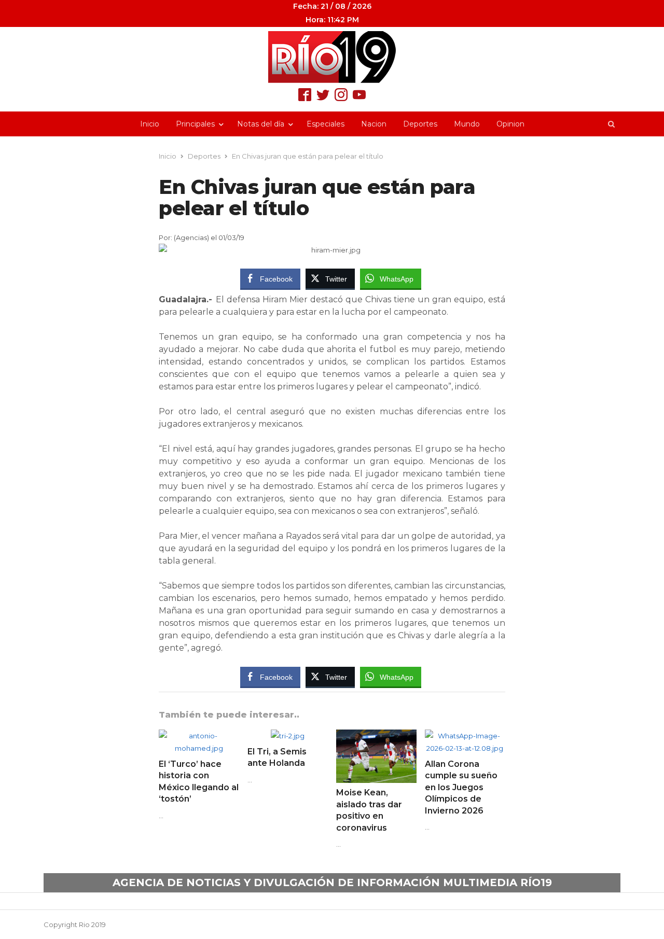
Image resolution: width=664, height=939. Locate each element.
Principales (195, 124)
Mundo (467, 124)
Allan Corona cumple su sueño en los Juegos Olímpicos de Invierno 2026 (461, 787)
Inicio (149, 124)
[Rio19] (332, 57)
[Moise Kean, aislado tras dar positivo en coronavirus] (376, 736)
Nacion (373, 124)
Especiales (325, 124)
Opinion (510, 124)
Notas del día (260, 124)
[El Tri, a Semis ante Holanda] (288, 736)
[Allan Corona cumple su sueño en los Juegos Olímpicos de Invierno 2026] (465, 736)
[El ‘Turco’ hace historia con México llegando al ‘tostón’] (199, 736)
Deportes (420, 124)
